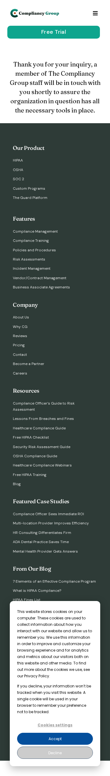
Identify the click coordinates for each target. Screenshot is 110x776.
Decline (55, 752)
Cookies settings (55, 725)
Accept (55, 738)
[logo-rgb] (35, 11)
